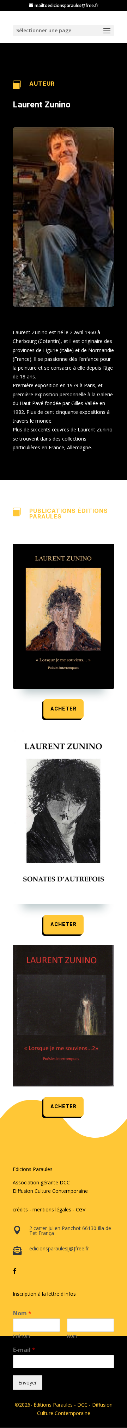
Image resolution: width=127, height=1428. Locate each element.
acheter (63, 709)
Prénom (21, 1336)
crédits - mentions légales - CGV (49, 1209)
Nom (22, 1313)
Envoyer (27, 1382)
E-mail (24, 1350)
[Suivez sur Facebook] (14, 1271)
